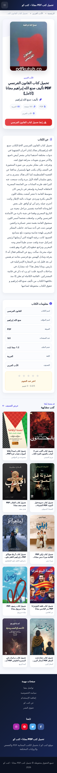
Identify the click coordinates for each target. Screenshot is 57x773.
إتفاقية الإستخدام (28, 697)
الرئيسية (51, 13)
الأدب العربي (37, 13)
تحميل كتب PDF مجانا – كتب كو (37, 5)
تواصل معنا (28, 687)
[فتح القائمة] (4, 5)
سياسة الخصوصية (28, 692)
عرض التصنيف (11, 405)
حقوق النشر (28, 707)
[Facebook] (41, 727)
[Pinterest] (24, 727)
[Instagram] (16, 727)
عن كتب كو (29, 702)
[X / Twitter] (32, 727)
